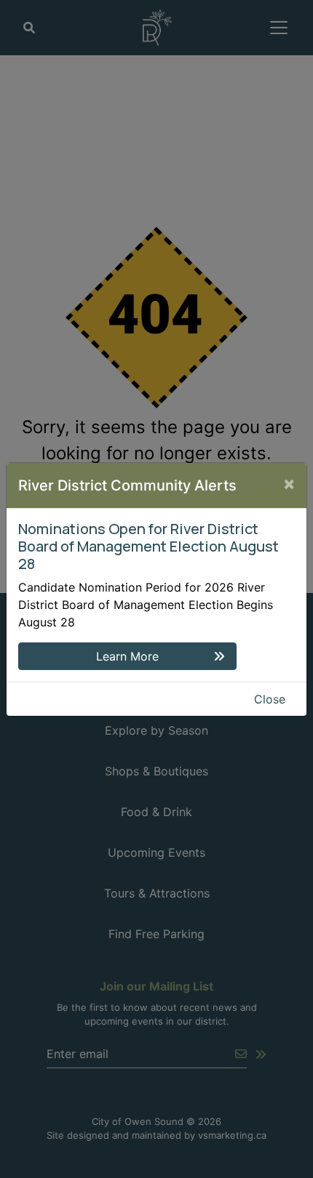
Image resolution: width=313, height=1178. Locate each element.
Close (269, 699)
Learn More (127, 656)
